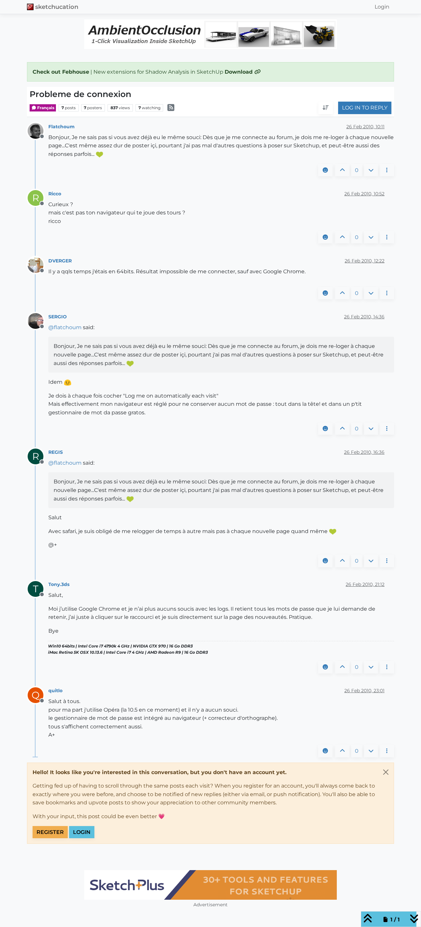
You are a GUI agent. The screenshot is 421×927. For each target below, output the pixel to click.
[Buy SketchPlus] (210, 885)
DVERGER (60, 261)
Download (239, 72)
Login (81, 832)
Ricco (54, 194)
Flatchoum (61, 127)
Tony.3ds (58, 584)
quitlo (55, 691)
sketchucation (56, 6)
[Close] (386, 772)
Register (50, 832)
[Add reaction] (325, 170)
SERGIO (57, 317)
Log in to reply (364, 108)
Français (45, 107)
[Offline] (38, 130)
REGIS (55, 452)
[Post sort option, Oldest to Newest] (325, 108)
